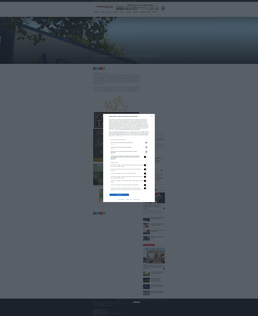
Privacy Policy (137, 199)
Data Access (129, 199)
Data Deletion (121, 199)
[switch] (145, 142)
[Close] (152, 116)
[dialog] (129, 158)
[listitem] (129, 139)
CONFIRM (119, 194)
